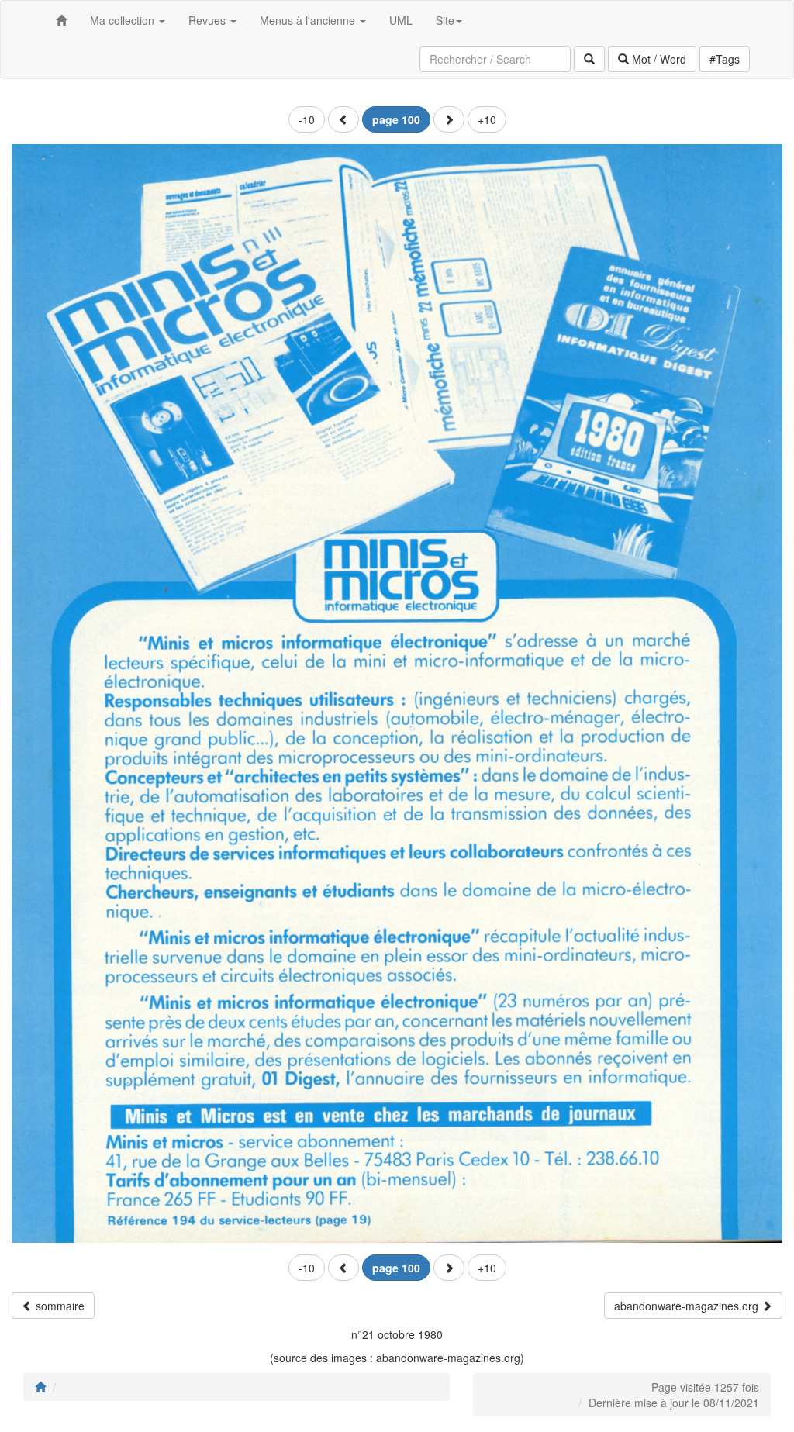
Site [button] (445, 20)
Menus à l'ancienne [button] (309, 20)
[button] (343, 119)
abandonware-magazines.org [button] (687, 1305)
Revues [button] (208, 20)
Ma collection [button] (123, 20)
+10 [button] (487, 119)
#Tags (724, 59)
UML (401, 20)
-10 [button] (307, 119)
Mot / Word (657, 59)
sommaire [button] (59, 1305)
